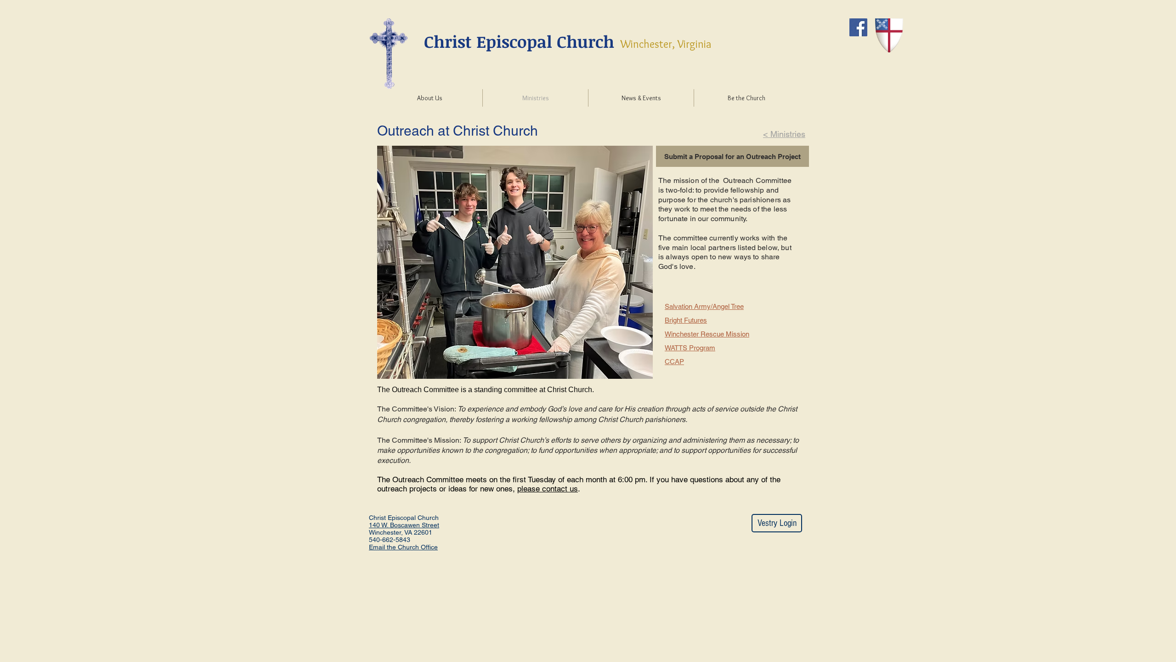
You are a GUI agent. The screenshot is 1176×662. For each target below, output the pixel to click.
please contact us (547, 488)
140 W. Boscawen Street (404, 525)
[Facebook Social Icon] (858, 27)
